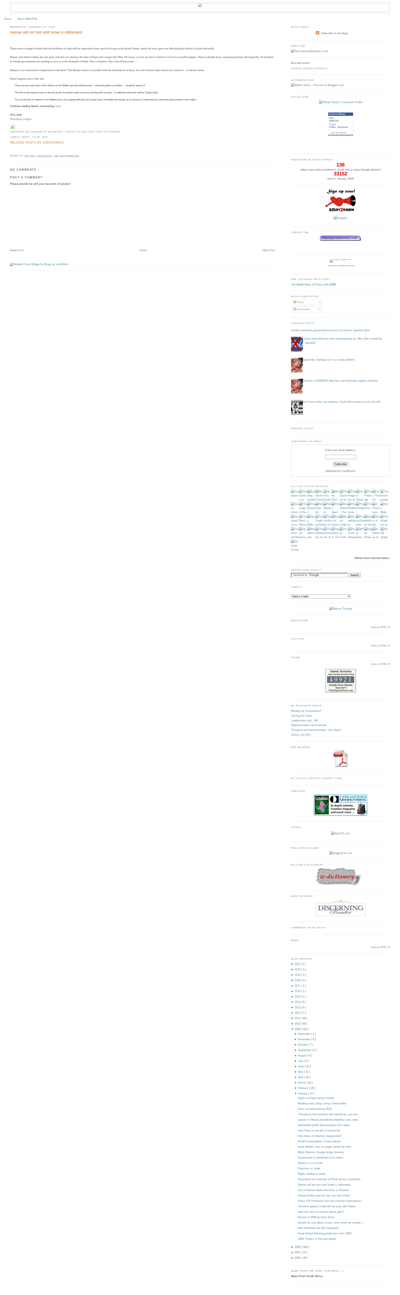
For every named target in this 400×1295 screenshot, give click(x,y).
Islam (36, 137)
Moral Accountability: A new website (319, 1141)
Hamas (26, 137)
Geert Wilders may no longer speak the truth (324, 1146)
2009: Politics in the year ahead (317, 1238)
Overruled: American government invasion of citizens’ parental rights (329, 330)
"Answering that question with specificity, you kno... (329, 1114)
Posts (300, 302)
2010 (298, 1023)
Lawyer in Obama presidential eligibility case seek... (329, 1119)
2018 (298, 980)
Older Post (268, 250)
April (301, 1077)
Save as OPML (378, 627)
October (303, 1044)
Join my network (338, 132)
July (301, 1060)
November (304, 1039)
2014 (298, 1002)
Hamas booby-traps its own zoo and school (324, 1195)
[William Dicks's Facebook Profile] (340, 102)
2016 (298, 991)
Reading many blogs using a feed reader (322, 1103)
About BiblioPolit (27, 18)
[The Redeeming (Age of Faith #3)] (352, 512)
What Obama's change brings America (321, 1152)
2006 (298, 1257)
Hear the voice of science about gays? (321, 1211)
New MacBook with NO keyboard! (318, 1228)
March (302, 1082)
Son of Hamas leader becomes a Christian (323, 1190)
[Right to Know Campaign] (340, 211)
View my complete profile (309, 68)
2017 (298, 985)
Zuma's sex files (301, 734)
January (303, 1093)
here (58, 106)
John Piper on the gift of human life (319, 1130)
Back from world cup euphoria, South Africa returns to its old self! (341, 401)
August (302, 1055)
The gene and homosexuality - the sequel (316, 729)
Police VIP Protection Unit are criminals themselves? (330, 1200)
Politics (332, 127)
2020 (298, 969)
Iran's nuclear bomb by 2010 (315, 1108)
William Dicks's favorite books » (372, 558)
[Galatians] (295, 495)
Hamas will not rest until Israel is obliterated (46, 32)
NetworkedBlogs (337, 114)
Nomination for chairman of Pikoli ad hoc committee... (330, 1179)
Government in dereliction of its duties (321, 1157)
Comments (303, 309)
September (305, 1050)
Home (7, 18)
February (303, 1088)
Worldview (343, 127)
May (301, 1071)
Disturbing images (21, 119)
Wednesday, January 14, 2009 (68, 132)
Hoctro (30, 156)
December (304, 1033)
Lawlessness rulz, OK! (304, 720)
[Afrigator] (340, 218)
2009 (298, 1029)
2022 (298, 964)
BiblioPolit (334, 120)
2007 (298, 1252)
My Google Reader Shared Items (316, 778)
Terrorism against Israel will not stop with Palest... (328, 1206)
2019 (298, 974)
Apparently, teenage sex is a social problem (328, 359)
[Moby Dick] (336, 499)
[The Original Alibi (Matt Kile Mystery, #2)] (319, 524)
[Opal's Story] (303, 537)
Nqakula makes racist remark (308, 725)
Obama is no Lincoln (310, 1163)
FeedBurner (348, 470)
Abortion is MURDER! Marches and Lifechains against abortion (340, 380)
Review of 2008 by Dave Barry (316, 1217)
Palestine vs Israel (309, 1168)
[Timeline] (368, 508)
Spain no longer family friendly (316, 1098)
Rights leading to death (311, 1173)
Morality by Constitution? (306, 710)
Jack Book (44, 156)
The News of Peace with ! (313, 284)
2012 (298, 1012)
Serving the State (301, 715)
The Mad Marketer (66, 156)
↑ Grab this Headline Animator (340, 265)
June (301, 1066)
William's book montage (310, 486)
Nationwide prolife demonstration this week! (324, 1125)
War (45, 137)
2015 (298, 996)
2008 (298, 1247)
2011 (298, 1018)
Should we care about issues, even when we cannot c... (331, 1222)
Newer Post (17, 250)
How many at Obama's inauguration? (320, 1136)
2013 (298, 1007)
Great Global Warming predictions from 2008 (324, 1233)
